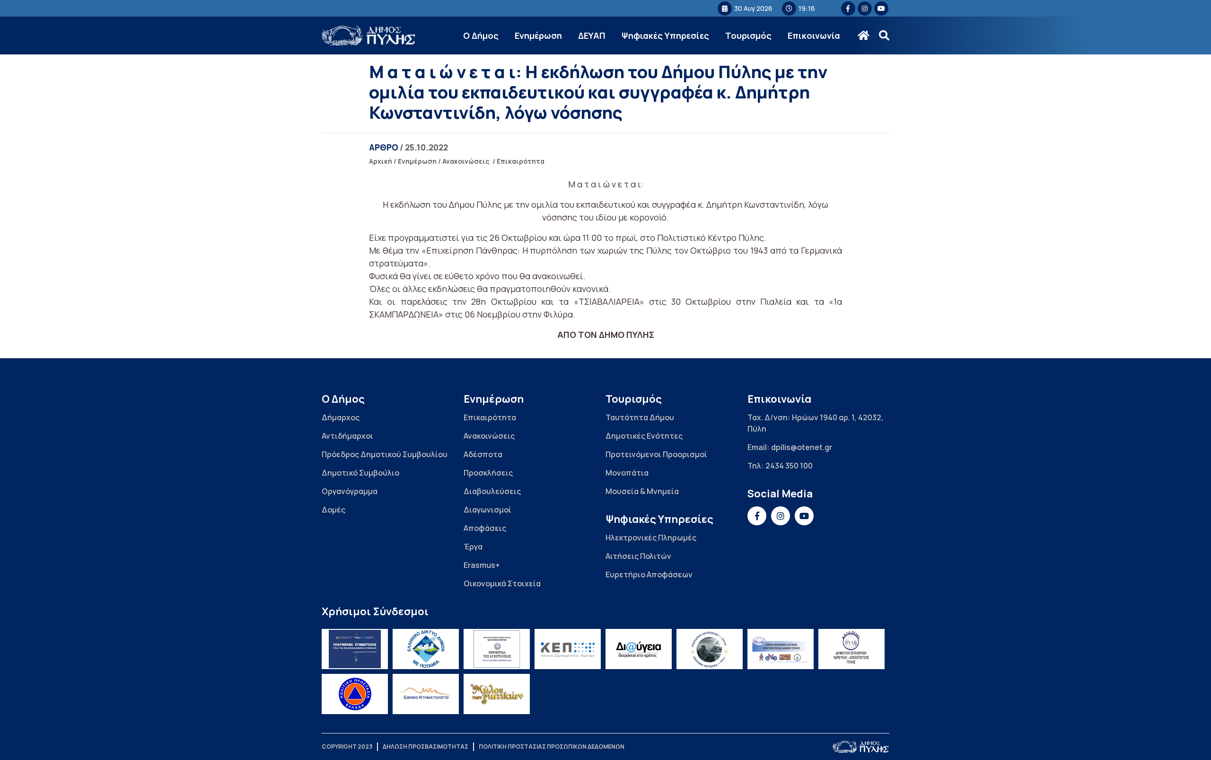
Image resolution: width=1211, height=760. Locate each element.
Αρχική (380, 161)
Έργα (473, 546)
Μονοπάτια (627, 473)
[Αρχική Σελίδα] (369, 36)
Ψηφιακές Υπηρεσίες (665, 35)
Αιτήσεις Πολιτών (638, 556)
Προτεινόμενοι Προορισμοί (656, 454)
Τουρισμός (748, 35)
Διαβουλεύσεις (492, 491)
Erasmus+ (482, 565)
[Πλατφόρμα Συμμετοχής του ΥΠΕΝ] (355, 649)
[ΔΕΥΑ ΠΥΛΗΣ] (851, 649)
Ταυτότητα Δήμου (640, 417)
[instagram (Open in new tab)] (865, 8)
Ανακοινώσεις (466, 161)
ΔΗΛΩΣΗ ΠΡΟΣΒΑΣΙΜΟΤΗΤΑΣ (425, 746)
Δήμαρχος (341, 417)
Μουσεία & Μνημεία (642, 491)
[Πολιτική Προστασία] (355, 694)
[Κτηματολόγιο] (426, 694)
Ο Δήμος (481, 35)
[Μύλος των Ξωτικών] (497, 694)
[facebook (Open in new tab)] (848, 8)
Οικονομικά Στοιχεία (502, 583)
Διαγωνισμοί (487, 509)
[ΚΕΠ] (568, 649)
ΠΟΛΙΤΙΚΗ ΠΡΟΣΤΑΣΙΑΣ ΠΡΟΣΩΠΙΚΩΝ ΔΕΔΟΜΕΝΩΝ (551, 746)
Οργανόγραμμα (349, 491)
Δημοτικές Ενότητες (644, 436)
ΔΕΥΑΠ (592, 35)
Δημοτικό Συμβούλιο (360, 473)
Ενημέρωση (538, 35)
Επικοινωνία (814, 35)
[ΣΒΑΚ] (780, 649)
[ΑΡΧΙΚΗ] (863, 35)
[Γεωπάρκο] (709, 649)
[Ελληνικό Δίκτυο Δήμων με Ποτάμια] (426, 649)
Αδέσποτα (483, 454)
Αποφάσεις (485, 528)
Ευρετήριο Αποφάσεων (649, 574)
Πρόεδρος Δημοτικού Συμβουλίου (385, 454)
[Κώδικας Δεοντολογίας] (497, 649)
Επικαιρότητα (520, 161)
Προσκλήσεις (488, 473)
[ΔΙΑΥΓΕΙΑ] (639, 649)
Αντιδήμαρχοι (347, 436)
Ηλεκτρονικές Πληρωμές (651, 537)
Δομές (333, 509)
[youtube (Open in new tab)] (881, 8)
